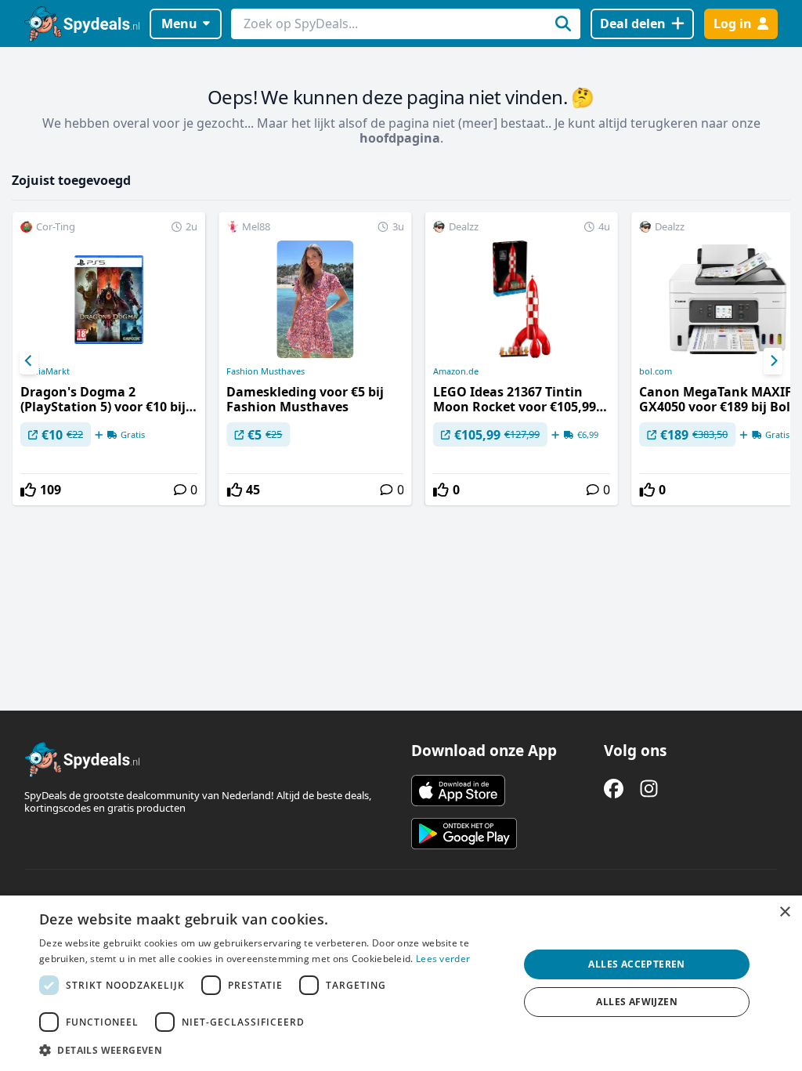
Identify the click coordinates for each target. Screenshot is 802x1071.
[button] (271, 1049)
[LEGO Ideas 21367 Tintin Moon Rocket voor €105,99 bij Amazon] (521, 358)
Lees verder (443, 958)
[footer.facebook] (613, 788)
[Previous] (29, 361)
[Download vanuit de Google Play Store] (464, 833)
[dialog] (401, 983)
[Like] (28, 490)
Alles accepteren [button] (636, 964)
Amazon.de (456, 371)
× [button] (784, 912)
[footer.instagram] (649, 788)
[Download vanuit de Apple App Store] (458, 790)
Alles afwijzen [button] (636, 1001)
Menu (179, 23)
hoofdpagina (399, 138)
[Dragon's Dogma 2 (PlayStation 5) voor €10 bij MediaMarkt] (109, 358)
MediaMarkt (45, 371)
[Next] (773, 361)
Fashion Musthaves (265, 371)
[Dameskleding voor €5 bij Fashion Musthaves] (315, 358)
